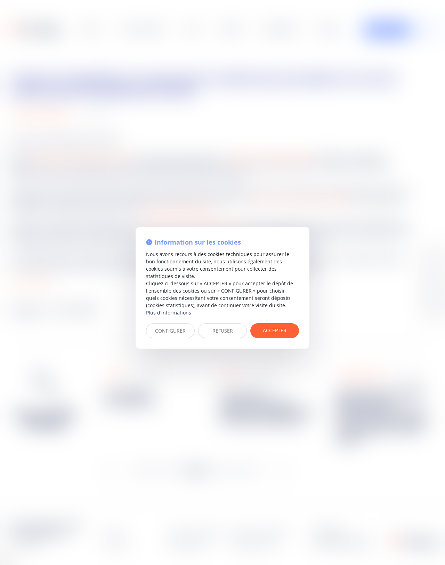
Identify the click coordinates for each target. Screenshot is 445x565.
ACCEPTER (274, 330)
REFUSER (222, 330)
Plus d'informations (168, 312)
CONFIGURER (170, 330)
